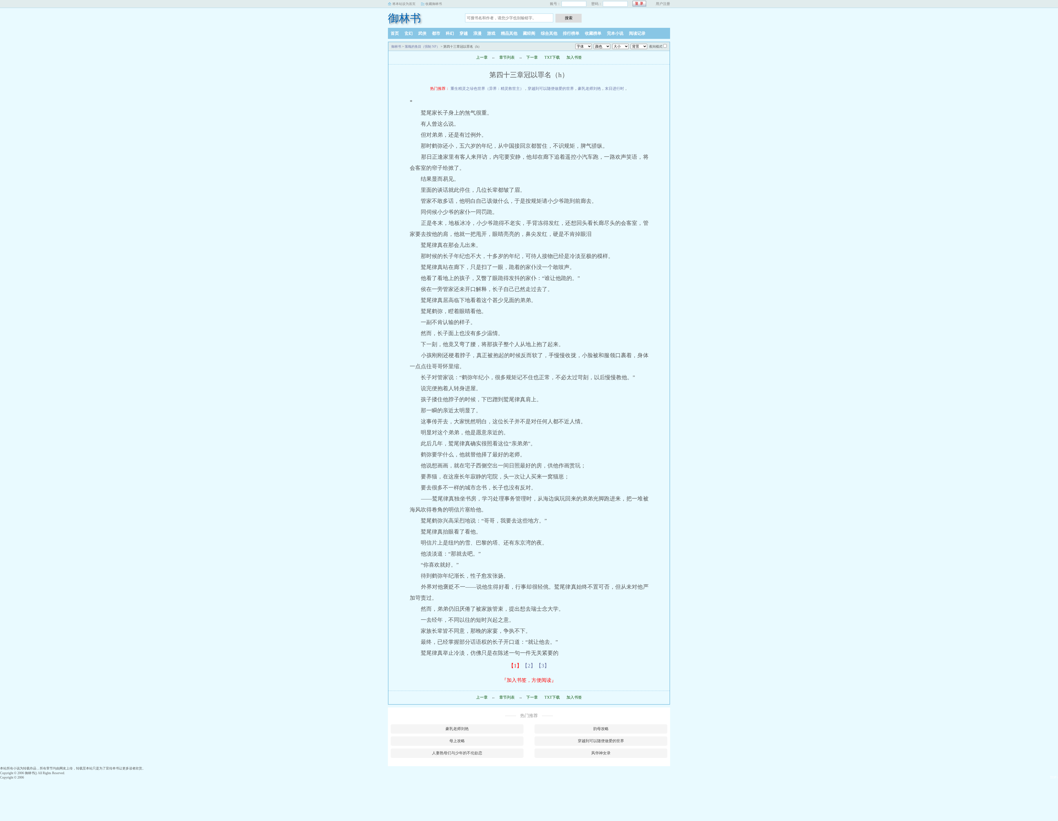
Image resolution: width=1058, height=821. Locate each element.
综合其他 (549, 33)
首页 (395, 33)
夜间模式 (655, 47)
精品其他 (509, 33)
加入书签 (574, 57)
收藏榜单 (593, 33)
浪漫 (477, 33)
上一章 (482, 57)
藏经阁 (529, 33)
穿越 (464, 33)
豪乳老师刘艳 (589, 89)
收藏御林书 (433, 4)
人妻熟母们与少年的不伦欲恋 (457, 753)
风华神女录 (601, 753)
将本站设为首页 (403, 4)
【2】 (529, 666)
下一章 (532, 57)
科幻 (450, 33)
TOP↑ (1054, 777)
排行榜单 (571, 33)
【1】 (515, 666)
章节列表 (507, 57)
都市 (436, 33)
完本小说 (615, 33)
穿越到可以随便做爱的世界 (551, 89)
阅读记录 (637, 33)
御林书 (404, 18)
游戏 (491, 33)
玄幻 (408, 33)
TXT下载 (552, 57)
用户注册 (663, 4)
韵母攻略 (601, 729)
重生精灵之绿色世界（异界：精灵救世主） (487, 89)
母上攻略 (457, 741)
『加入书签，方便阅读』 (529, 680)
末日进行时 (614, 89)
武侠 (422, 33)
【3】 (543, 666)
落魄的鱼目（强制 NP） (422, 47)
